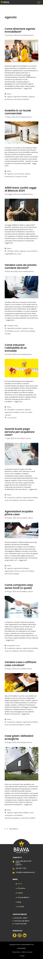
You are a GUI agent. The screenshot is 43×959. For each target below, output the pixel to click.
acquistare (20, 410)
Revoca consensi (27, 952)
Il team (20, 893)
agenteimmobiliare (20, 97)
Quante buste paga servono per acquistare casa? (19, 432)
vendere (8, 334)
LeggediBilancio (10, 254)
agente (10, 97)
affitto (16, 251)
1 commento (12, 418)
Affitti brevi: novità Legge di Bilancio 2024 (20, 189)
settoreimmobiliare (22, 99)
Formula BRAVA (23, 897)
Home (20, 884)
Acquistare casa (13, 646)
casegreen (9, 815)
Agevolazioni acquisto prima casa (19, 513)
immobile (28, 412)
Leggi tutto (28, 88)
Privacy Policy (16, 952)
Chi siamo (21, 888)
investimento (10, 177)
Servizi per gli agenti (21, 921)
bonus (17, 571)
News (9, 94)
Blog (19, 902)
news (19, 254)
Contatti (21, 907)
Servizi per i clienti (20, 918)
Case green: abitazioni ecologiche (19, 737)
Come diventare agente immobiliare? (20, 30)
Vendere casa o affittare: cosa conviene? (21, 663)
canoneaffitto (32, 251)
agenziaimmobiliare (12, 412)
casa (31, 328)
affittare (10, 251)
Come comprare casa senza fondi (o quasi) (19, 586)
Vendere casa (12, 326)
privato (17, 331)
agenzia (32, 97)
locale (24, 177)
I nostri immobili (20, 924)
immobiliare (9, 331)
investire (18, 177)
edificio (27, 174)
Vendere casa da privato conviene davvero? (21, 266)
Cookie (22, 956)
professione (9, 99)
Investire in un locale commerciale (18, 112)
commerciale (19, 174)
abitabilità (11, 410)
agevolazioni (9, 571)
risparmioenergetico (12, 818)
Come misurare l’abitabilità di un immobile (16, 348)
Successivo (14, 829)
